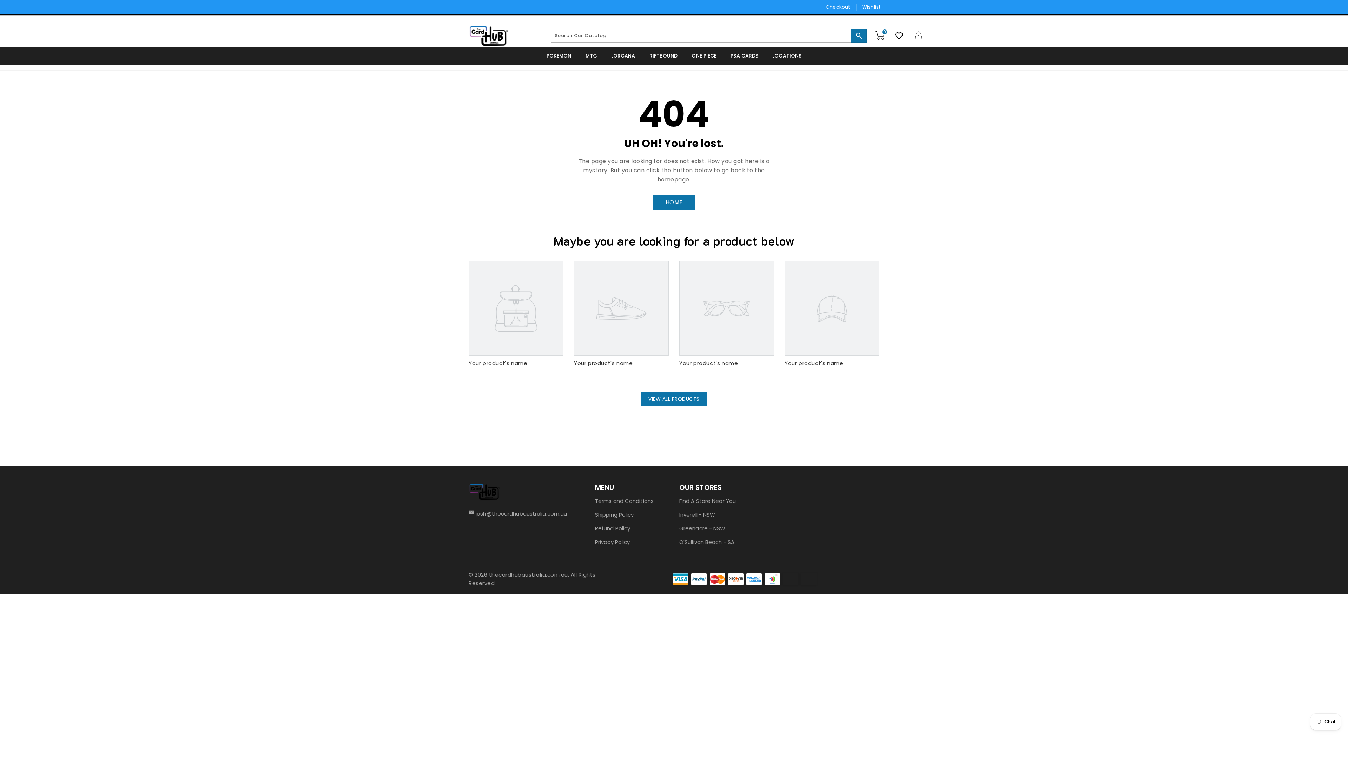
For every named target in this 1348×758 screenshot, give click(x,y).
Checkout (838, 7)
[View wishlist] (899, 36)
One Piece (704, 55)
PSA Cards (744, 55)
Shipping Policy (614, 514)
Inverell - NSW (697, 514)
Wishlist (871, 7)
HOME (674, 202)
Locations (786, 55)
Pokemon (559, 55)
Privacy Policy (612, 542)
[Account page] (919, 36)
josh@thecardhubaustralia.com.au (519, 513)
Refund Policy (612, 528)
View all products (674, 399)
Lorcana (623, 55)
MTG (591, 55)
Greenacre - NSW (702, 528)
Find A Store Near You (707, 501)
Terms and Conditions (624, 501)
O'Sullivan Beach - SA (706, 542)
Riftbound (663, 55)
